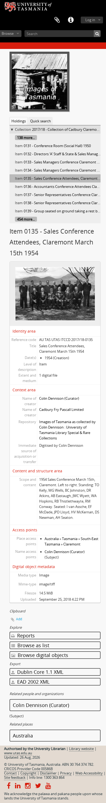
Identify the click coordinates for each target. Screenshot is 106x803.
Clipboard (57, 20)
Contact (10, 773)
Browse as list (32, 645)
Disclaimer (48, 773)
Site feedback (15, 777)
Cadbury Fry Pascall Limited (61, 409)
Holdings (18, 121)
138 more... (26, 137)
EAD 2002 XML (32, 681)
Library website (81, 748)
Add (19, 619)
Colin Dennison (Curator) (59, 398)
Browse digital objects (42, 655)
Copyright (28, 773)
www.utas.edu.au (18, 753)
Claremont (71, 544)
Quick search (40, 121)
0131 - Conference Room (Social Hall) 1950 (57, 145)
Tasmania (69, 538)
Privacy (66, 773)
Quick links (70, 20)
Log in (90, 19)
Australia (52, 538)
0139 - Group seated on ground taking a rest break (64, 211)
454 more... (26, 219)
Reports (25, 635)
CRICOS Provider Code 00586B (28, 768)
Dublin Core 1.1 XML (39, 672)
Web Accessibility (89, 773)
